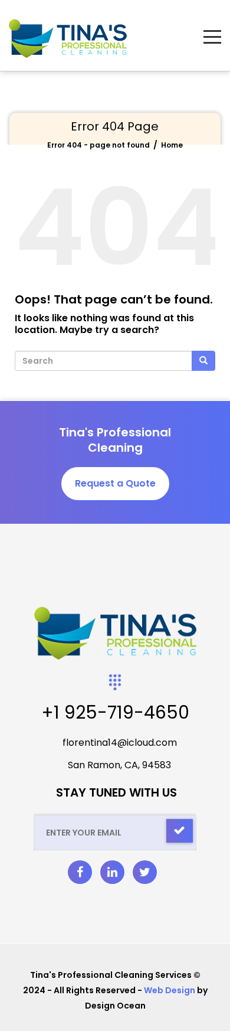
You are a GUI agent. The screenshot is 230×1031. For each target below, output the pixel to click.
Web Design (169, 990)
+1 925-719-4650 (115, 712)
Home (172, 145)
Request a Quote (115, 483)
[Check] (179, 831)
